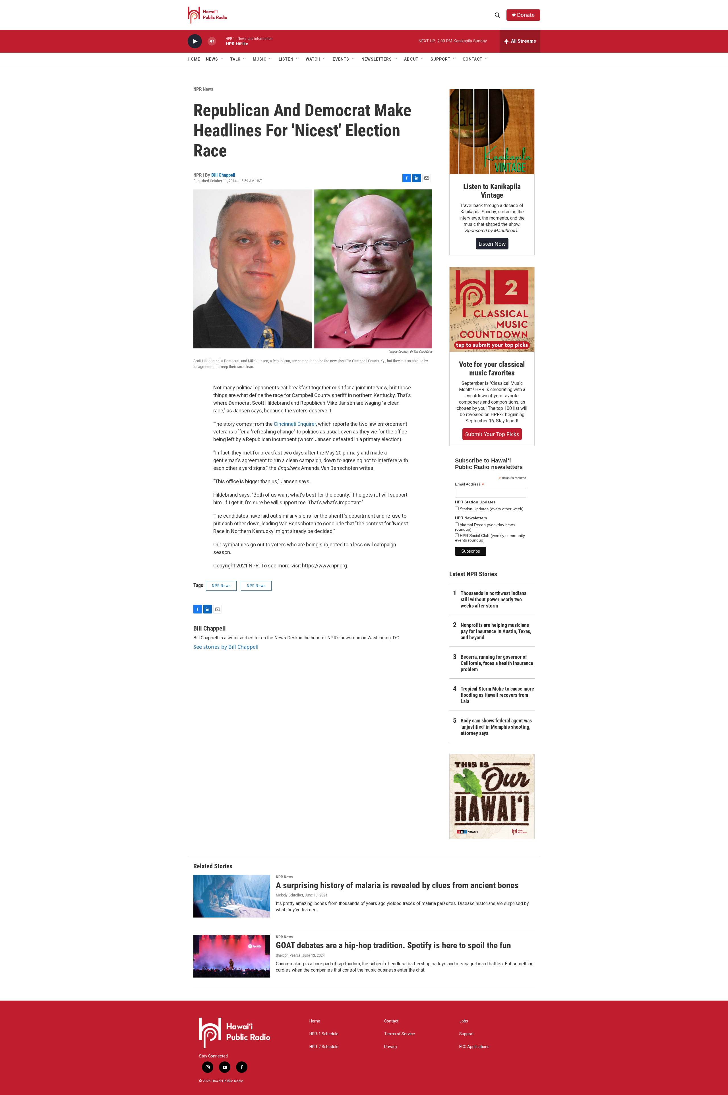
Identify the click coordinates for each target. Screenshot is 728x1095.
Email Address (469, 484)
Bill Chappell (223, 175)
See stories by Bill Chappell (225, 646)
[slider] (221, 41)
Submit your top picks (492, 434)
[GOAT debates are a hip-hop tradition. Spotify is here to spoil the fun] (231, 956)
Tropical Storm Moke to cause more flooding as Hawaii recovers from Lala (497, 695)
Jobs (463, 1021)
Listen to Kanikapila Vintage (492, 190)
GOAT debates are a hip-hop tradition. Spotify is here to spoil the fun (393, 945)
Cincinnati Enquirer (295, 424)
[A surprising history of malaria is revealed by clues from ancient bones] (231, 896)
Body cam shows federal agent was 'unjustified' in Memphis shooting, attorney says (496, 727)
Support (466, 1034)
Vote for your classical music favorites (492, 368)
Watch (313, 59)
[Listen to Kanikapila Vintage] (492, 131)
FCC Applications (474, 1047)
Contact (391, 1021)
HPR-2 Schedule (323, 1047)
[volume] (212, 41)
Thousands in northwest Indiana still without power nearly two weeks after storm (493, 599)
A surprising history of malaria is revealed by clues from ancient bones (397, 885)
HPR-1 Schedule (323, 1034)
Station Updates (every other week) (491, 509)
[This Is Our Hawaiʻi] (492, 796)
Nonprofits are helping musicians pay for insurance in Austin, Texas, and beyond (496, 631)
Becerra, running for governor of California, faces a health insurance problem (497, 663)
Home (194, 59)
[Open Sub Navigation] (222, 59)
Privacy (390, 1047)
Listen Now (492, 243)
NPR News (203, 89)
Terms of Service (399, 1034)
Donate (526, 15)
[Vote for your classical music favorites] (492, 309)
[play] (194, 41)
